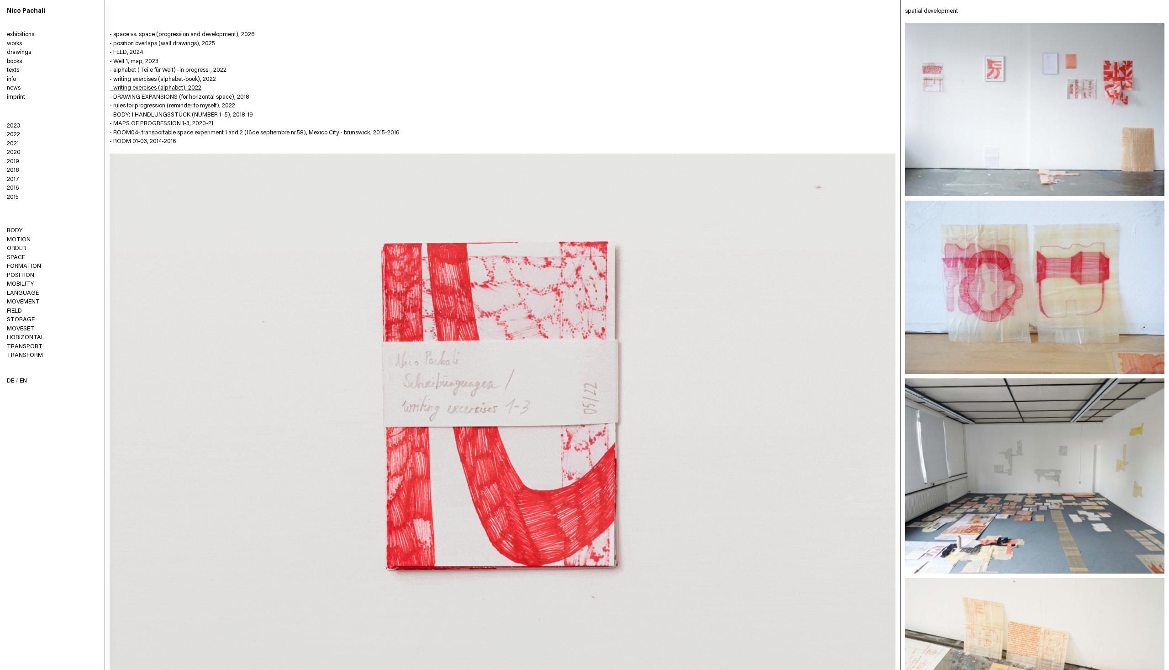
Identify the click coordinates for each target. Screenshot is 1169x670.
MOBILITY (20, 284)
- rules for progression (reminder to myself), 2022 (172, 106)
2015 (13, 197)
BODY (14, 231)
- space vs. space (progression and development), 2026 (182, 34)
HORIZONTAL (25, 337)
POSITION (20, 275)
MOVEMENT (23, 302)
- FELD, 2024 (126, 52)
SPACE (16, 258)
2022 (13, 135)
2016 (13, 188)
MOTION (19, 240)
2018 (13, 170)
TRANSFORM (25, 355)
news (14, 88)
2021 (13, 144)
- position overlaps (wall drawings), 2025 (162, 44)
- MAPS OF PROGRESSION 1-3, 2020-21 (161, 124)
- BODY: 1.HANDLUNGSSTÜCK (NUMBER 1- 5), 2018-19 (181, 115)
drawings (19, 52)
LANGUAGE (23, 293)
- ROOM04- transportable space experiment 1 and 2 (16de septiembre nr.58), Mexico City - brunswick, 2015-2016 (255, 133)
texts (13, 70)
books (14, 61)
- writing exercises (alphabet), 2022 (155, 88)
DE (10, 381)
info (11, 79)
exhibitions (20, 34)
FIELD (14, 311)
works (14, 44)
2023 (13, 126)
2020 (14, 152)
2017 (13, 179)
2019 (13, 162)
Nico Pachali (26, 11)
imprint (16, 97)
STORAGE (21, 320)
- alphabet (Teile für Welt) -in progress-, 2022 (168, 70)
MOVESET (20, 329)
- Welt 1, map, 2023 (134, 61)
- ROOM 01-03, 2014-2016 (143, 141)
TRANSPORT (24, 347)
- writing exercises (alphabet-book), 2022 (163, 79)
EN (23, 381)
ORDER (16, 248)
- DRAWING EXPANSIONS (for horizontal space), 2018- (181, 97)
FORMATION (24, 266)
